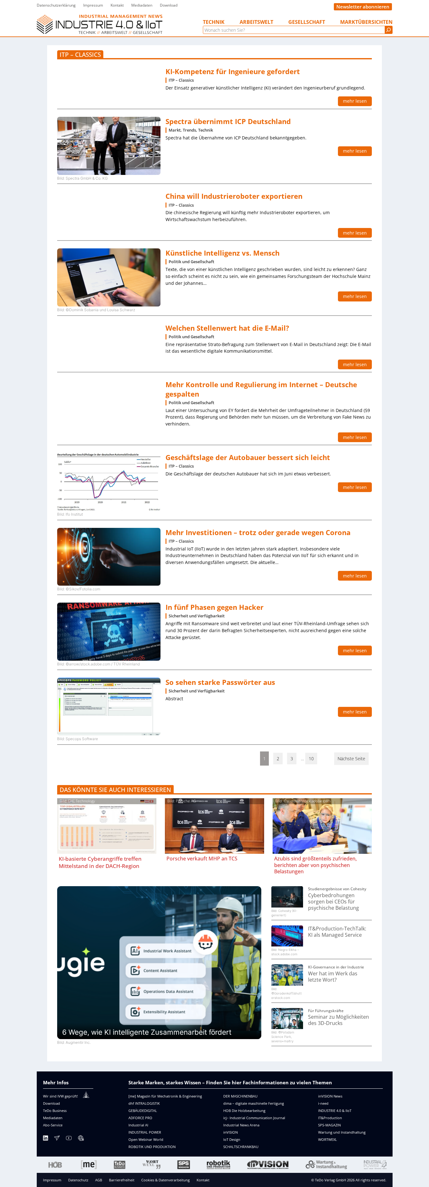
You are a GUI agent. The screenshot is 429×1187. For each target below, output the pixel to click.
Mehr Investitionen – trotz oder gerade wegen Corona (258, 532)
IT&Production (330, 1117)
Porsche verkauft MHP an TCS (201, 858)
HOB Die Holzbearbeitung (244, 1110)
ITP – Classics (181, 80)
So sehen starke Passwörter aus (220, 682)
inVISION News (330, 1096)
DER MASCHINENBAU (240, 1096)
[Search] (388, 30)
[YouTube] (69, 1139)
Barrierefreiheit (121, 1180)
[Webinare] (81, 1139)
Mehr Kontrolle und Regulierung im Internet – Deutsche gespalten (261, 389)
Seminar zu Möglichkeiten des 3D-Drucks (338, 1020)
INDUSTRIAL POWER (144, 1132)
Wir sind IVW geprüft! (60, 1096)
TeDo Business (55, 1110)
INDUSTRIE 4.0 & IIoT (334, 1110)
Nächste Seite (351, 759)
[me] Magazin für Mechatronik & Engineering (165, 1096)
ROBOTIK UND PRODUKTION (152, 1146)
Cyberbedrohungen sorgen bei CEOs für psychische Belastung (333, 901)
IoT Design (231, 1139)
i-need (323, 1103)
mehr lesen (355, 101)
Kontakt (203, 1180)
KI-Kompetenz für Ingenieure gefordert (233, 71)
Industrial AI (138, 1125)
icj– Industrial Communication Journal (254, 1117)
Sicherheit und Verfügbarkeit (197, 616)
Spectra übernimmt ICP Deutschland (228, 121)
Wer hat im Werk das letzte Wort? (332, 976)
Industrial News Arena (241, 1125)
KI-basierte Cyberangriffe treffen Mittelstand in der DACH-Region (100, 862)
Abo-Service (52, 1125)
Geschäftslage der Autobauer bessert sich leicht (248, 457)
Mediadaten (52, 1117)
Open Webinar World (145, 1139)
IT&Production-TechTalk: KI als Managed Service (337, 931)
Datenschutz (78, 1180)
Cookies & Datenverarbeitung (165, 1180)
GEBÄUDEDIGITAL (142, 1110)
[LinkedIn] (45, 1139)
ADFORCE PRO (140, 1117)
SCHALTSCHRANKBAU (240, 1146)
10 (311, 759)
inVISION (230, 1132)
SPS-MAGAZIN (329, 1125)
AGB (98, 1180)
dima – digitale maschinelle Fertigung (253, 1103)
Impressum (52, 1180)
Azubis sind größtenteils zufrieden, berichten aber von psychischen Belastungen (315, 865)
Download (51, 1103)
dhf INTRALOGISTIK (144, 1103)
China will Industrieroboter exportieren (234, 196)
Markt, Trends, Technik (191, 130)
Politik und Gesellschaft (191, 261)
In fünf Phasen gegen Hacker (214, 607)
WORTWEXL (327, 1139)
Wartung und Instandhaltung (342, 1132)
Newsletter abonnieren (362, 6)
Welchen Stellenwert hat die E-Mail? (227, 328)
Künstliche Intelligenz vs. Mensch (223, 252)
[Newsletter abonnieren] (57, 1139)
